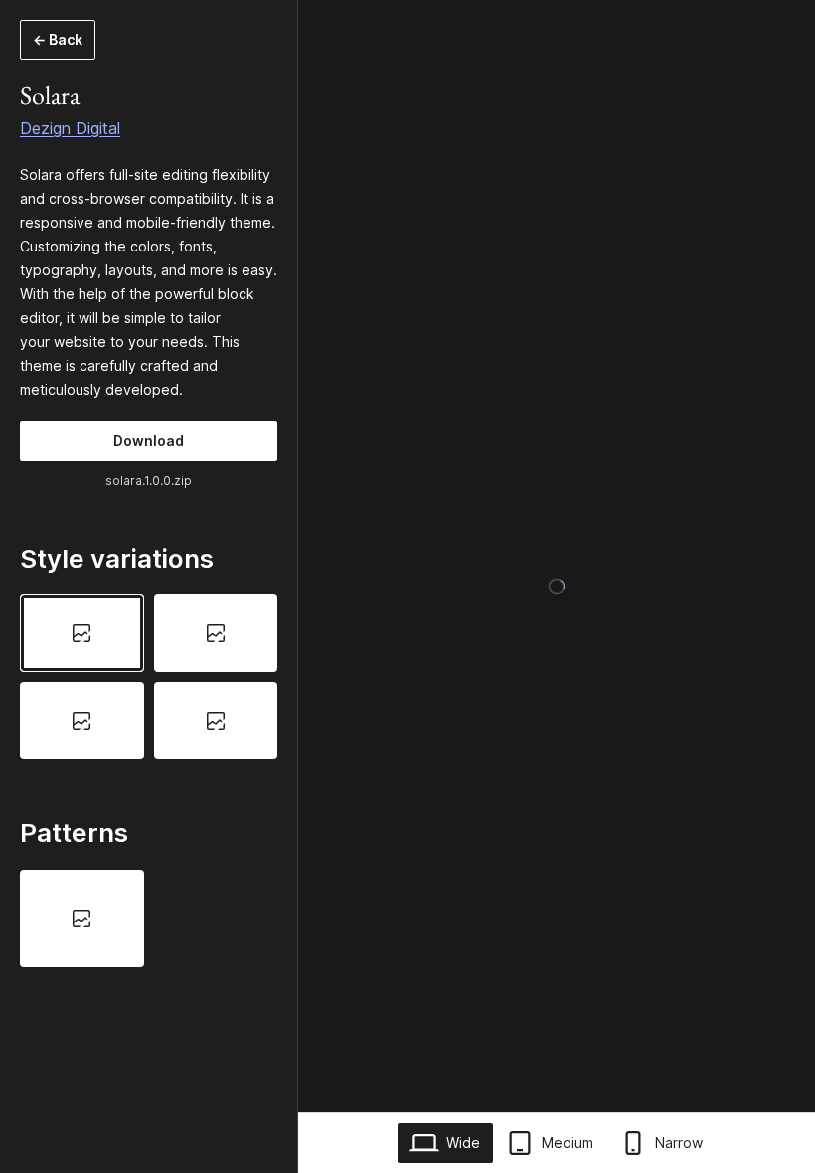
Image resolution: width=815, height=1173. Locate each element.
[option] (82, 633)
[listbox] (148, 676)
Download (148, 440)
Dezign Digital (70, 128)
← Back (57, 39)
